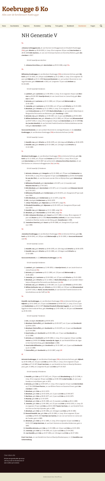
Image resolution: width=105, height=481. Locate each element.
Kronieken (37, 26)
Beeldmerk (70, 26)
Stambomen (82, 26)
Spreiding (48, 26)
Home (4, 26)
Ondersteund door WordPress (52, 477)
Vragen (93, 26)
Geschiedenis (14, 26)
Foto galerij (59, 26)
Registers (26, 26)
